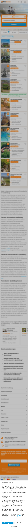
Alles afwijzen (20, 523)
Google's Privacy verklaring (14, 516)
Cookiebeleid (4, 516)
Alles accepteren (7, 523)
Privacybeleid (18, 515)
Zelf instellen (14, 526)
